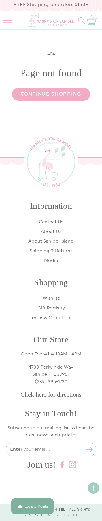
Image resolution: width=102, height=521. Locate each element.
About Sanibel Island (51, 241)
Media (51, 260)
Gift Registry (51, 308)
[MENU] (8, 20)
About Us (51, 231)
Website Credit (62, 515)
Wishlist (51, 298)
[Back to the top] (93, 488)
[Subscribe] (89, 449)
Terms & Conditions (51, 317)
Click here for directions (51, 394)
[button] (8, 20)
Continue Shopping (51, 94)
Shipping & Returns (51, 251)
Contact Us (51, 222)
